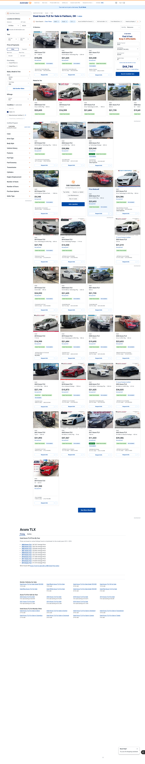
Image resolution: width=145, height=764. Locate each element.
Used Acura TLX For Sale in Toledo (110, 615)
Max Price (21, 52)
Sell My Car (65, 2)
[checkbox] (12, 63)
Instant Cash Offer (75, 2)
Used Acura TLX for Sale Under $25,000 (84, 584)
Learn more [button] (27, 127)
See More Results (87, 510)
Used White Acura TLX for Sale (56, 589)
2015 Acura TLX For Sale (107, 597)
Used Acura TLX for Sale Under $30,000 (84, 589)
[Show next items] (137, 21)
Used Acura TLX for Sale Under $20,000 (31, 584)
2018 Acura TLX (27, 557)
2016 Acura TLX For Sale (80, 601)
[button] (116, 3)
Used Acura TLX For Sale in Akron (30, 611)
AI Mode (99, 2)
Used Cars (37, 2)
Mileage (10, 98)
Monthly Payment (121, 43)
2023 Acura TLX (27, 546)
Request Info (44, 74)
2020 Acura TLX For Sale (54, 597)
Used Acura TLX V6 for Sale (108, 584)
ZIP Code (23, 22)
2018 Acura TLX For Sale (80, 597)
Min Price (9, 52)
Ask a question (73, 204)
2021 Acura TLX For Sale (27, 601)
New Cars (44, 2)
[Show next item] (110, 178)
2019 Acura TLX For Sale (54, 601)
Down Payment (120, 53)
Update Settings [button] (134, 69)
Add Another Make (18, 88)
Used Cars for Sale (38, 13)
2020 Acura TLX (27, 552)
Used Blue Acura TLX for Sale (28, 589)
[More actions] (56, 74)
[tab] (22, 534)
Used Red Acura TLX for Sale (108, 589)
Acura (46, 13)
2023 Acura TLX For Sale (27, 597)
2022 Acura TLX (27, 548)
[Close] (137, 749)
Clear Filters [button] (48, 21)
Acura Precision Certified (124, 237)
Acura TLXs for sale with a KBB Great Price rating (44, 566)
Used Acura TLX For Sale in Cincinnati (58, 615)
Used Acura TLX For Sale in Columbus (31, 615)
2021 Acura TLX (27, 550)
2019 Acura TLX (27, 554)
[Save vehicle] (56, 33)
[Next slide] (138, 100)
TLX (52, 13)
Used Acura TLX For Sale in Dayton (57, 611)
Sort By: (124, 27)
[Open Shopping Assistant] (143, 752)
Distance (9, 22)
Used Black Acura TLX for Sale (56, 584)
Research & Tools (87, 2)
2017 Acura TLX (27, 559)
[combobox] (19, 13)
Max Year (22, 38)
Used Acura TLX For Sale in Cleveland (84, 611)
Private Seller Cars (54, 2)
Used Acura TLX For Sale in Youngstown (112, 611)
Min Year (10, 38)
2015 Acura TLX (27, 563)
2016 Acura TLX (27, 561)
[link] (49, 63)
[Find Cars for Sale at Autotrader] (26, 2)
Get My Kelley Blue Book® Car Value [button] (127, 62)
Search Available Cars (127, 74)
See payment (37, 60)
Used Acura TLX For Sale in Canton (83, 615)
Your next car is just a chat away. (72, 7)
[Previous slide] (35, 100)
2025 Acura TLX (27, 544)
